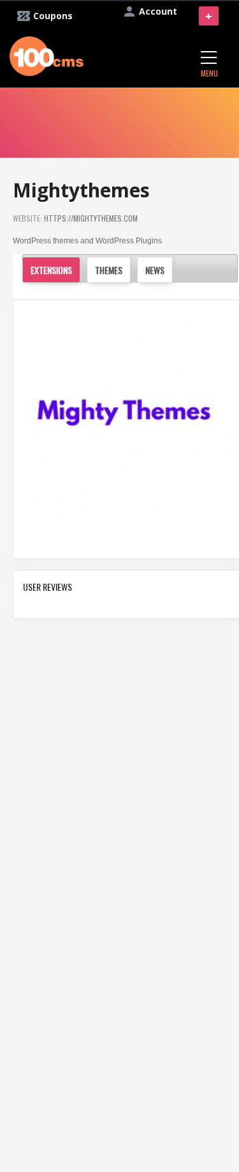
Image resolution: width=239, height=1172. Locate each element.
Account (158, 11)
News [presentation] (154, 270)
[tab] (54, 270)
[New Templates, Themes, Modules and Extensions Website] (46, 54)
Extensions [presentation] (51, 270)
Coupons (53, 16)
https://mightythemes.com (91, 218)
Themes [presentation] (108, 270)
